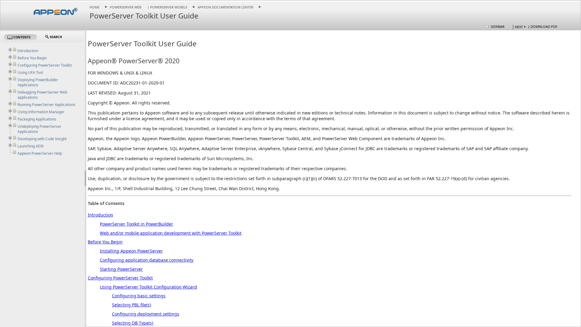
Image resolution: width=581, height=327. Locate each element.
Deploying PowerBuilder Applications (38, 82)
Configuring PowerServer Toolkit (120, 278)
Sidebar (497, 26)
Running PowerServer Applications (46, 104)
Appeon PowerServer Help (40, 153)
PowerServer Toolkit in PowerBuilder (136, 224)
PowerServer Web (125, 7)
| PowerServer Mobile (166, 7)
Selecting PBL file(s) (131, 305)
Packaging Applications (37, 119)
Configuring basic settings (139, 296)
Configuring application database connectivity (146, 260)
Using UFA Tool (30, 72)
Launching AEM (31, 146)
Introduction (100, 215)
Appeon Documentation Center (225, 7)
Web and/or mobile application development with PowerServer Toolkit (170, 233)
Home (95, 7)
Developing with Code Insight (42, 138)
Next (519, 27)
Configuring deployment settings (145, 314)
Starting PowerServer (121, 269)
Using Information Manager (41, 111)
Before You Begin (105, 242)
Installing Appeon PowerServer (131, 251)
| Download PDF (542, 26)
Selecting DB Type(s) (132, 323)
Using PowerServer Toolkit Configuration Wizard (148, 287)
